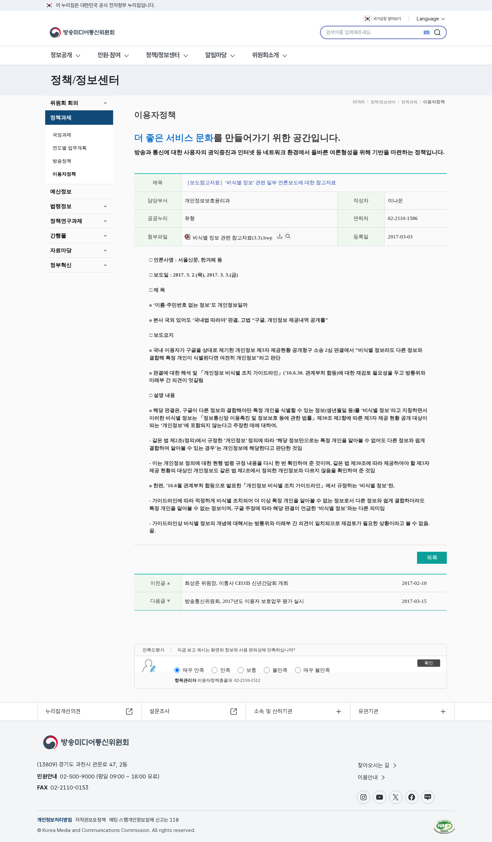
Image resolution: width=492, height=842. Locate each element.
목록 (432, 557)
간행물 (58, 235)
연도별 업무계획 (70, 147)
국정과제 (62, 134)
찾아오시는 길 (374, 765)
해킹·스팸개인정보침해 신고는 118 (144, 820)
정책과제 (61, 117)
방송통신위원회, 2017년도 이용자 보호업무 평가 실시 (244, 601)
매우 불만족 (317, 670)
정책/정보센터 (163, 55)
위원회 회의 (64, 103)
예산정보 (61, 191)
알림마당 (216, 55)
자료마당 (61, 250)
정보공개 (61, 55)
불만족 (280, 670)
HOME (359, 102)
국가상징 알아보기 (387, 18)
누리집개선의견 (63, 711)
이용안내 (369, 777)
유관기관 (368, 711)
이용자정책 (64, 174)
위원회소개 (265, 55)
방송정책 (62, 161)
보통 (251, 670)
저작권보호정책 (90, 820)
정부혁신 (61, 265)
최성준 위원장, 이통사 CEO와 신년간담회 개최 (236, 583)
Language (428, 19)
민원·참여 (108, 55)
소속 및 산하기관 (273, 711)
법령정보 (61, 206)
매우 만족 (193, 670)
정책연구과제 (66, 221)
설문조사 (160, 711)
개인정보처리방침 (54, 820)
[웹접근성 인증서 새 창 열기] (444, 823)
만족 (225, 670)
